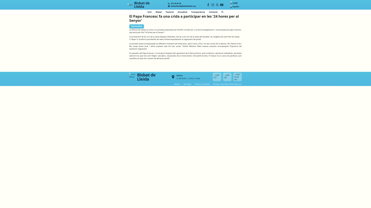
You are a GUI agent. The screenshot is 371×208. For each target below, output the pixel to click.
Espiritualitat (136, 26)
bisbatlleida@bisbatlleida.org (183, 6)
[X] (217, 4)
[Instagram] (212, 4)
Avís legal (187, 84)
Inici (150, 12)
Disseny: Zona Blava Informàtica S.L (227, 84)
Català (235, 3)
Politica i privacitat (202, 84)
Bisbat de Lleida (142, 4)
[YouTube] (221, 4)
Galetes (177, 84)
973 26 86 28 (176, 3)
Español (235, 6)
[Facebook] (208, 4)
